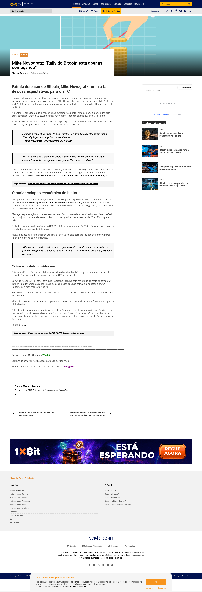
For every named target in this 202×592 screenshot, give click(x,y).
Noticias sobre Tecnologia (20, 501)
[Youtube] (181, 11)
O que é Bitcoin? (111, 490)
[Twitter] (172, 11)
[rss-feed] (190, 11)
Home (15, 54)
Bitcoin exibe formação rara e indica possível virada (174, 151)
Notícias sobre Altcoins (19, 497)
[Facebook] (176, 11)
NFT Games (14, 522)
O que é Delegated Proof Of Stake (118, 504)
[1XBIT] (101, 451)
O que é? (84, 11)
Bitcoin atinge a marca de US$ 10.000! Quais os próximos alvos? (56, 333)
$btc (42, 134)
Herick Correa (187, 576)
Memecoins (139, 4)
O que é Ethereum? (112, 494)
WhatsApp (47, 355)
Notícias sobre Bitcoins (19, 494)
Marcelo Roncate (31, 386)
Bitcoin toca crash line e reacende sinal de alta (171, 134)
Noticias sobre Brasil (18, 504)
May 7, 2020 (64, 141)
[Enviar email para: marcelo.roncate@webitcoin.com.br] (15, 395)
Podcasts (13, 511)
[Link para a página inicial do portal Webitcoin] (101, 538)
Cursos (96, 11)
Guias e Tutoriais (16, 515)
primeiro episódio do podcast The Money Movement (53, 202)
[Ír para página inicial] (31, 4)
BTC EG (23, 324)
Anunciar (114, 546)
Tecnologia (106, 4)
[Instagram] (167, 11)
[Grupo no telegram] (185, 11)
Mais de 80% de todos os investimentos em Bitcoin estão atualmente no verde (63, 183)
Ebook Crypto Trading (111, 11)
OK (156, 582)
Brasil (95, 4)
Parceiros (131, 546)
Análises (117, 4)
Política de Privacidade (93, 546)
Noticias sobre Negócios (19, 508)
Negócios (128, 4)
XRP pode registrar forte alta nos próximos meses (175, 168)
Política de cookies (78, 586)
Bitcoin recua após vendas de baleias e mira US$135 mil (173, 184)
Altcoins (86, 4)
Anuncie (155, 11)
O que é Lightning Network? (115, 501)
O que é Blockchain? (112, 497)
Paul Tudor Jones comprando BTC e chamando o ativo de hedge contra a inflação (65, 175)
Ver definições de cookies (156, 588)
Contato (72, 546)
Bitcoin (76, 4)
